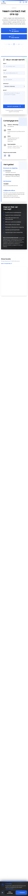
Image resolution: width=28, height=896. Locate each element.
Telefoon (5, 76)
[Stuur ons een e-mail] (20, 2)
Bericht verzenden (13, 106)
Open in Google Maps (6, 263)
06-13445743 (11, 126)
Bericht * (5, 90)
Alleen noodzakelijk (10, 892)
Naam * (5, 63)
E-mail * (5, 70)
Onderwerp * (6, 83)
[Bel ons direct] (24, 2)
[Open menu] (26, 2)
